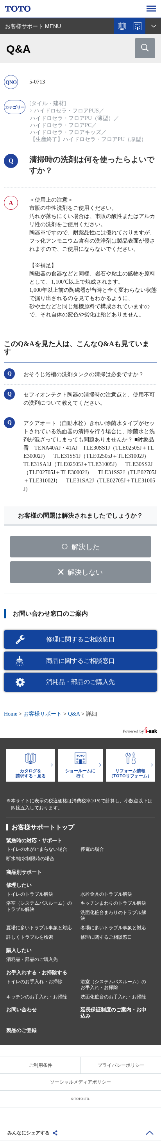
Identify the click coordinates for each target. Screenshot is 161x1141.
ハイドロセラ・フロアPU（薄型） (72, 118)
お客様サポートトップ (43, 827)
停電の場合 (92, 849)
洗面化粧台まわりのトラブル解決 (113, 915)
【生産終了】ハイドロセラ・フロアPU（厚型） (88, 139)
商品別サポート (24, 872)
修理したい (19, 885)
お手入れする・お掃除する (36, 972)
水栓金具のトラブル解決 (106, 894)
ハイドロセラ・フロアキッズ (65, 132)
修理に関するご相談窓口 (80, 639)
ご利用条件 (40, 1065)
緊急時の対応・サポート (34, 840)
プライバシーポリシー (121, 1065)
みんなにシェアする (28, 1133)
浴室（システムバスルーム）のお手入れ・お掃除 (113, 985)
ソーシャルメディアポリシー (80, 1082)
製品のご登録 (21, 1030)
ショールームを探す (137, 26)
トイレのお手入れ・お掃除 (34, 981)
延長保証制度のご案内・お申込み (113, 1013)
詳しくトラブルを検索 (29, 937)
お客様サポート (42, 714)
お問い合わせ (21, 1009)
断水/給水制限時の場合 (30, 858)
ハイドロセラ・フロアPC (60, 125)
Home (10, 714)
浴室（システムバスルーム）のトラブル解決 (39, 906)
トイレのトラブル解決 (29, 894)
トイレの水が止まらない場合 (36, 849)
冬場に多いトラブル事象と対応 (113, 927)
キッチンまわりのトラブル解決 (113, 903)
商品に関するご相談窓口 (80, 660)
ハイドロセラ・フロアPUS (66, 111)
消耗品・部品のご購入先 (80, 682)
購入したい (19, 950)
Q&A (74, 714)
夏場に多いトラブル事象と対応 (39, 927)
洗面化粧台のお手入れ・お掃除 (113, 997)
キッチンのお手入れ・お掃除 (36, 997)
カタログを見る (122, 26)
